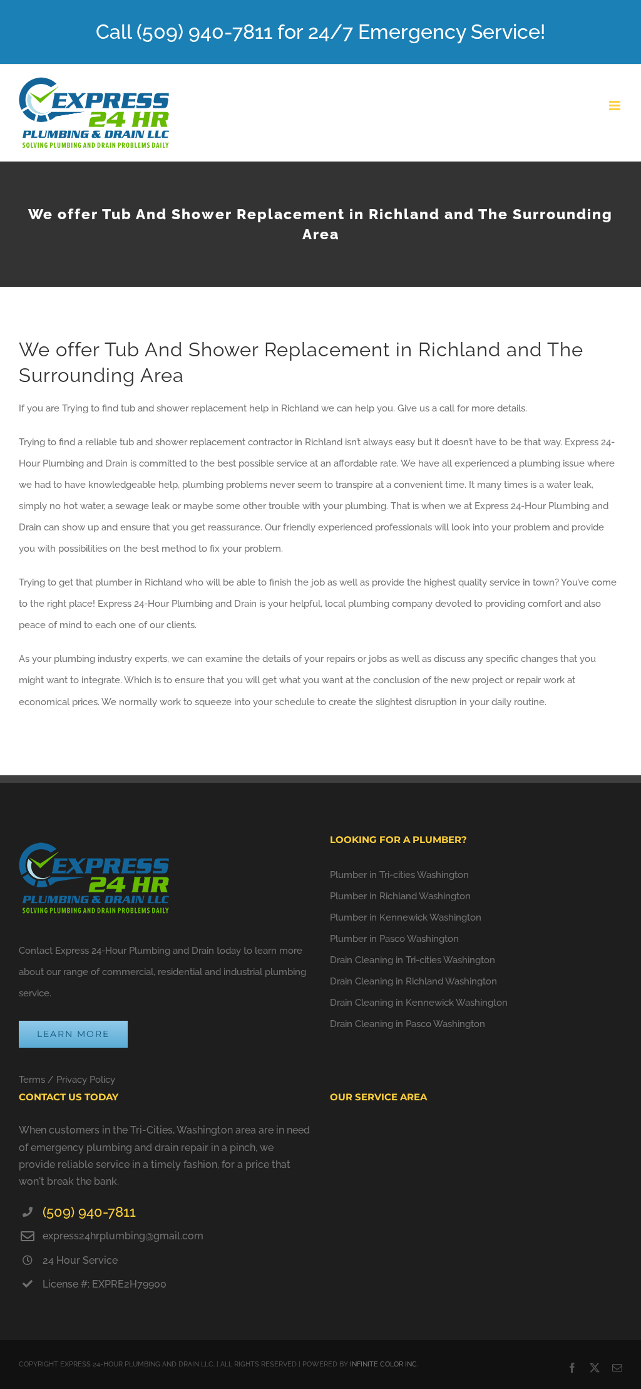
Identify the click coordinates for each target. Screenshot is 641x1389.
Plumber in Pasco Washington (394, 938)
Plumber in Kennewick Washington (405, 917)
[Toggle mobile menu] (615, 105)
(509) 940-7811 (89, 1212)
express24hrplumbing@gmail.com (123, 1236)
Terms (32, 1079)
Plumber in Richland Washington (400, 896)
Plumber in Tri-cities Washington (399, 874)
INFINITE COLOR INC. (384, 1364)
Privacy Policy (85, 1079)
